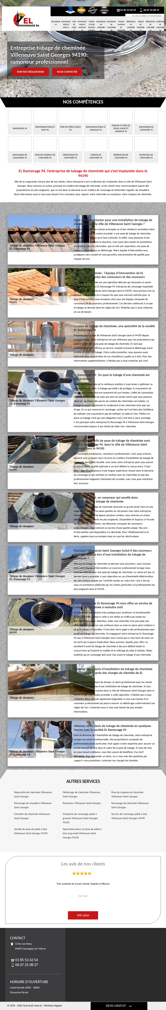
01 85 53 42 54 (128, 10)
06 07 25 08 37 (151, 10)
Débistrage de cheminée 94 (130, 26)
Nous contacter (67, 72)
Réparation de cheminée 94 (150, 26)
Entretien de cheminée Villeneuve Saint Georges (32, 816)
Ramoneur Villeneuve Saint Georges (82, 803)
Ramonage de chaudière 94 (111, 26)
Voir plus (83, 915)
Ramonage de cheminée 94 (101, 26)
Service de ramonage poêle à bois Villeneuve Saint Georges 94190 (129, 816)
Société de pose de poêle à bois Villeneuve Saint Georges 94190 (30, 831)
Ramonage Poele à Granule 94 (82, 26)
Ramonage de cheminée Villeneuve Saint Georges (130, 805)
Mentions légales (53, 1005)
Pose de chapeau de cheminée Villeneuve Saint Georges (127, 794)
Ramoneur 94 (55, 23)
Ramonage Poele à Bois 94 (66, 25)
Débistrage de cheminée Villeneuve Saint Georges (81, 794)
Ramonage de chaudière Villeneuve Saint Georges (33, 805)
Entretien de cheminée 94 (160, 26)
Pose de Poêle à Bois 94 (74, 29)
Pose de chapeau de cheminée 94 (121, 27)
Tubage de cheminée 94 (140, 26)
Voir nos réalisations (30, 72)
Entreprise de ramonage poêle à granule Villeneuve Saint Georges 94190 (80, 818)
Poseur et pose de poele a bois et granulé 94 (91, 29)
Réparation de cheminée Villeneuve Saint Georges (33, 794)
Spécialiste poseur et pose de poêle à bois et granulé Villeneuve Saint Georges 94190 (82, 833)
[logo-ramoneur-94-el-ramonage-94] (26, 18)
